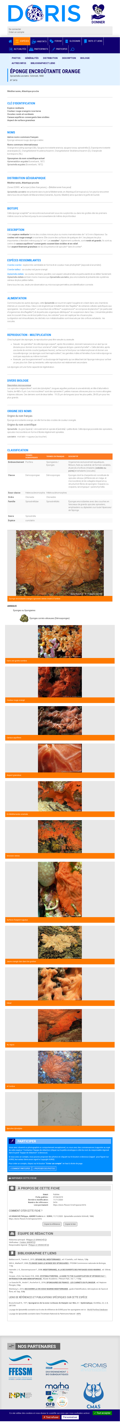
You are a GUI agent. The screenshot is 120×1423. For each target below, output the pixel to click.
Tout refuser (51, 1417)
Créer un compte (16, 32)
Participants (41, 49)
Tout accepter (103, 1413)
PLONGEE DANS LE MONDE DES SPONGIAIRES (49, 1263)
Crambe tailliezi (14, 269)
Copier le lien (70, 1224)
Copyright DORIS (47, 1159)
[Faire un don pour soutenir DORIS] (101, 15)
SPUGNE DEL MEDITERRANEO (48, 1259)
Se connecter (15, 29)
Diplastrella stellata (15, 274)
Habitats (42, 41)
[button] (72, 49)
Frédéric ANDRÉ (26, 1242)
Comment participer (20, 1169)
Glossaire (74, 41)
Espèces (24, 41)
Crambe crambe (14, 265)
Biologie (85, 58)
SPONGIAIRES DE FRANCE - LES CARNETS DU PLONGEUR (70, 1282)
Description (69, 58)
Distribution (50, 58)
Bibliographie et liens (43, 63)
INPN (79, 1314)
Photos (16, 58)
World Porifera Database (97, 1310)
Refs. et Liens (95, 41)
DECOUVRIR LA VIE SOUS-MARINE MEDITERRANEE (46, 1289)
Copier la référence (52, 1224)
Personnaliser (70, 1417)
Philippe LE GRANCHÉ (35, 1240)
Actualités (20, 49)
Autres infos (19, 63)
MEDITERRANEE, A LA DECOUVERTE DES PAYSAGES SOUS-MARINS (72, 1270)
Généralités (32, 58)
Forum (58, 41)
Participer (61, 49)
